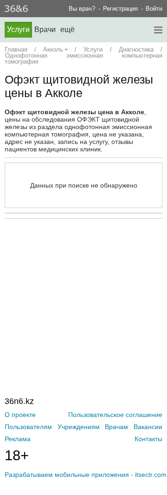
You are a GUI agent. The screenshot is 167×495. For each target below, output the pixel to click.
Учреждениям (79, 426)
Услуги (18, 29)
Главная (16, 49)
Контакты (148, 439)
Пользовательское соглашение (115, 414)
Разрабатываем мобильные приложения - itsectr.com (86, 474)
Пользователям (28, 426)
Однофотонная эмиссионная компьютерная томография (83, 58)
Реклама (18, 439)
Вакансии (148, 426)
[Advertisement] (86, 288)
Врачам (116, 426)
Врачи (45, 29)
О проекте (20, 414)
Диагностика (136, 49)
